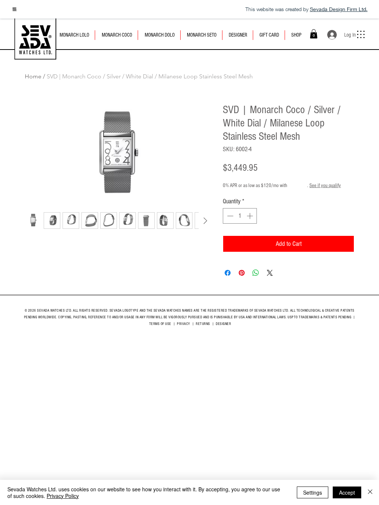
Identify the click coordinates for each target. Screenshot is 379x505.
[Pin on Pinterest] (241, 272)
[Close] (370, 492)
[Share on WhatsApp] (255, 272)
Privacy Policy (63, 495)
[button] (314, 33)
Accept (347, 492)
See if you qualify (325, 186)
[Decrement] (229, 216)
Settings (312, 492)
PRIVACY (183, 324)
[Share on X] (269, 272)
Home (33, 76)
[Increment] (250, 216)
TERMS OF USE (160, 324)
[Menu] (361, 34)
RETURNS (203, 324)
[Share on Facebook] (227, 272)
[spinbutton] (240, 216)
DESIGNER (223, 324)
